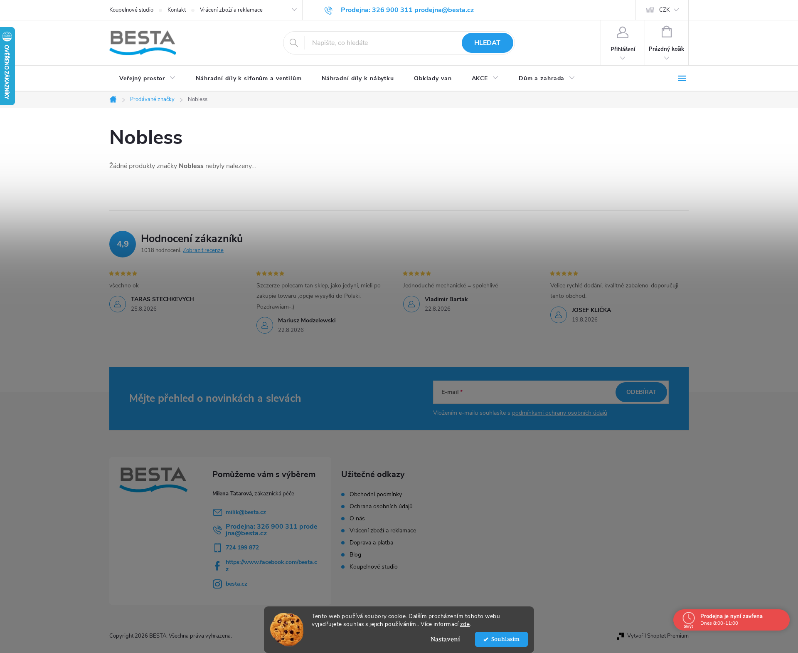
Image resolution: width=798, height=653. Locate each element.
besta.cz (236, 584)
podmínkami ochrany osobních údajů (559, 413)
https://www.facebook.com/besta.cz (271, 565)
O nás (357, 518)
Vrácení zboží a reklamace (231, 10)
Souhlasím (505, 639)
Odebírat (641, 392)
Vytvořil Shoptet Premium (658, 636)
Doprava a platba (371, 542)
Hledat (487, 42)
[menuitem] (147, 79)
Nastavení (445, 639)
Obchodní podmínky (376, 494)
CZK (664, 10)
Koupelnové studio (131, 10)
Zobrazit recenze (203, 250)
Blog (355, 555)
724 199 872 (242, 548)
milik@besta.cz (246, 512)
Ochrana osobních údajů (381, 506)
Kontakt (176, 10)
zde (465, 624)
